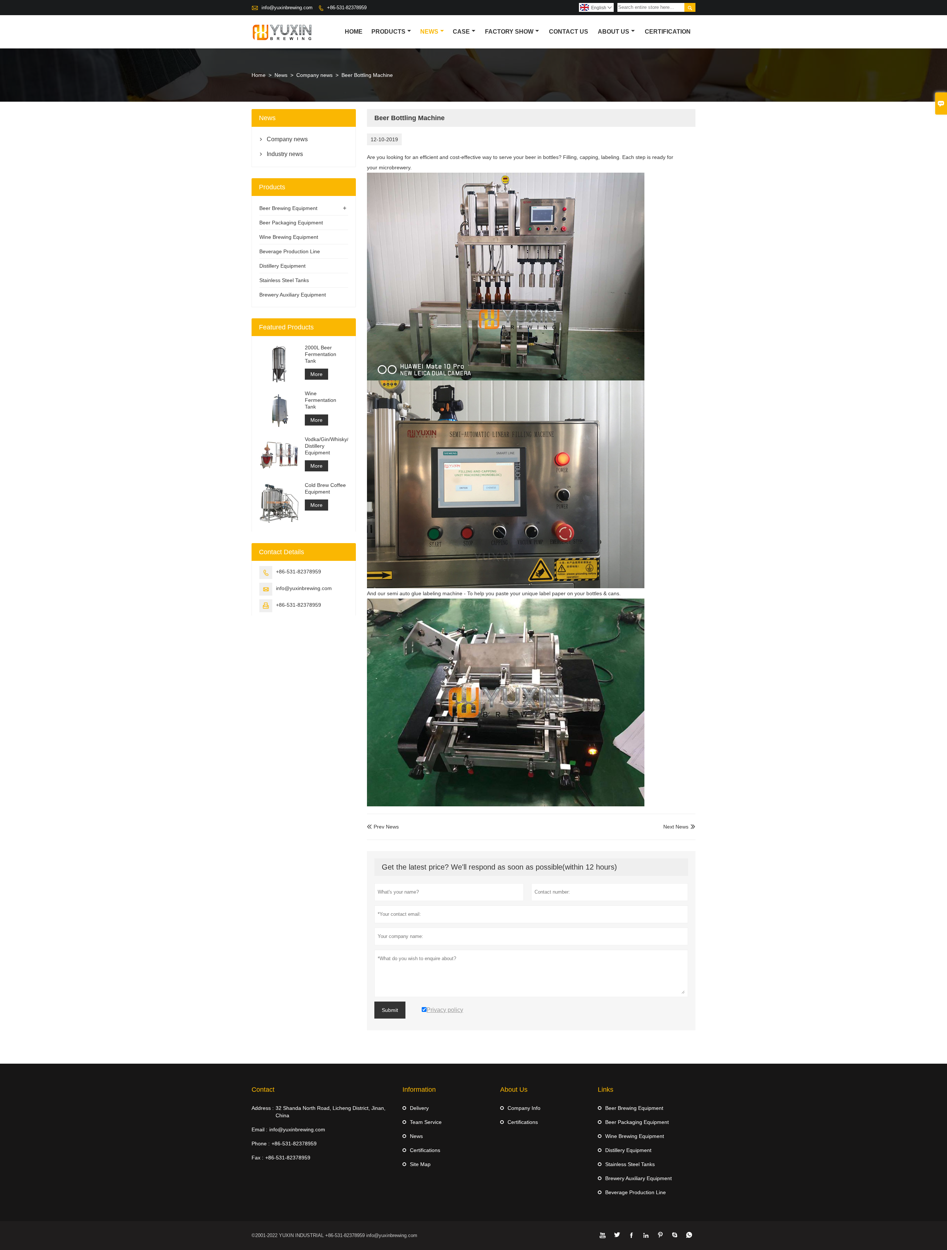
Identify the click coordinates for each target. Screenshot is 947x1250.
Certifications (425, 1150)
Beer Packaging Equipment (291, 223)
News (429, 31)
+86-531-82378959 (347, 7)
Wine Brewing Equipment (288, 237)
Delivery (419, 1108)
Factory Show (509, 31)
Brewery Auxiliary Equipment (292, 295)
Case (461, 31)
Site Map (420, 1164)
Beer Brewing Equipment (288, 208)
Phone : (261, 1143)
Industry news (285, 154)
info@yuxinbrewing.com (287, 7)
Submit (390, 1010)
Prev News (383, 827)
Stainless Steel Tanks (284, 280)
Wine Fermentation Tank (320, 400)
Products (388, 31)
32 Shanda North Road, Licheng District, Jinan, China (330, 1111)
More (316, 374)
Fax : (257, 1158)
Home (354, 31)
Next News (675, 827)
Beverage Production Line (289, 251)
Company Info (524, 1108)
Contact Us (568, 31)
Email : (259, 1129)
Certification (668, 31)
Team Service (426, 1122)
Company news (314, 75)
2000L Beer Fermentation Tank (320, 354)
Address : (263, 1108)
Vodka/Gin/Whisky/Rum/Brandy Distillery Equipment (326, 445)
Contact (263, 1089)
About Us (613, 31)
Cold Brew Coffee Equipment (325, 488)
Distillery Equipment (282, 266)
